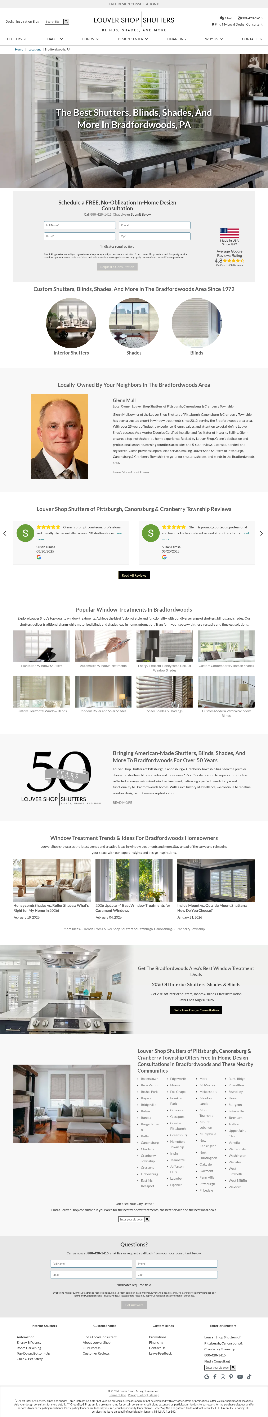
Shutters (13, 39)
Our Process (91, 1348)
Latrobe (176, 1178)
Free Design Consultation (133, 4)
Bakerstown (149, 1079)
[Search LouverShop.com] (147, 1219)
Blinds (88, 39)
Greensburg (178, 1135)
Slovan (233, 1098)
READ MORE (122, 802)
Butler (145, 1136)
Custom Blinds (163, 1326)
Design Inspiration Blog (22, 21)
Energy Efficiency (29, 1342)
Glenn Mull (124, 400)
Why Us (212, 39)
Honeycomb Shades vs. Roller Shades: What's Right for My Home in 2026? (51, 907)
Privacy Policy (100, 257)
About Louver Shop (97, 1342)
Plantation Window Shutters (41, 666)
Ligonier (176, 1185)
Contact (250, 39)
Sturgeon (235, 1104)
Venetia (234, 1142)
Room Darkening (29, 1348)
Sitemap (154, 1395)
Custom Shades (104, 1326)
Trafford (234, 1124)
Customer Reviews (96, 1353)
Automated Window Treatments (103, 666)
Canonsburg (150, 1142)
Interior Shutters (71, 353)
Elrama (175, 1085)
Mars (203, 1079)
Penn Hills (207, 1177)
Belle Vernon (150, 1085)
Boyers (146, 1098)
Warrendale (237, 1149)
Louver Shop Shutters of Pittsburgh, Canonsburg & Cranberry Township (182, 406)
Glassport (177, 1116)
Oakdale (206, 1164)
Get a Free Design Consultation (196, 1010)
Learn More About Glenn (131, 472)
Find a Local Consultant (100, 1337)
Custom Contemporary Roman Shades (226, 666)
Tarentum (235, 1117)
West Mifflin (238, 1180)
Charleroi (148, 1149)
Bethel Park (149, 1091)
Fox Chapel (178, 1091)
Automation (25, 1337)
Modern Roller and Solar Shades (103, 711)
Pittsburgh (207, 1184)
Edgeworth (178, 1079)
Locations (34, 49)
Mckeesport (208, 1091)
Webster (235, 1162)
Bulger (145, 1111)
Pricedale (206, 1190)
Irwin (174, 1153)
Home (19, 49)
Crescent (147, 1167)
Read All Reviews (134, 575)
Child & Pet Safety (30, 1359)
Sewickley (236, 1091)
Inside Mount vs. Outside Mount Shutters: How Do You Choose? (212, 907)
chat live (116, 1253)
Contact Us (157, 1348)
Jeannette (177, 1160)
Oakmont (206, 1171)
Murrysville (208, 1134)
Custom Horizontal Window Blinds (42, 711)
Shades (52, 39)
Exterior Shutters (223, 1326)
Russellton (236, 1085)
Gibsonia (176, 1110)
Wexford (235, 1187)
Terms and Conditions (76, 257)
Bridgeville (148, 1104)
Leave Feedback (160, 1353)
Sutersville (236, 1111)
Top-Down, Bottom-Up (33, 1353)
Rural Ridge (237, 1079)
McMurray (207, 1085)
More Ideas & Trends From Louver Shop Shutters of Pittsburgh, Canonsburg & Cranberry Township (134, 929)
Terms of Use (117, 1395)
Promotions (157, 1337)
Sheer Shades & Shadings (165, 711)
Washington (237, 1155)
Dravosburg (149, 1174)
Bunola (146, 1117)
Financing (176, 39)
